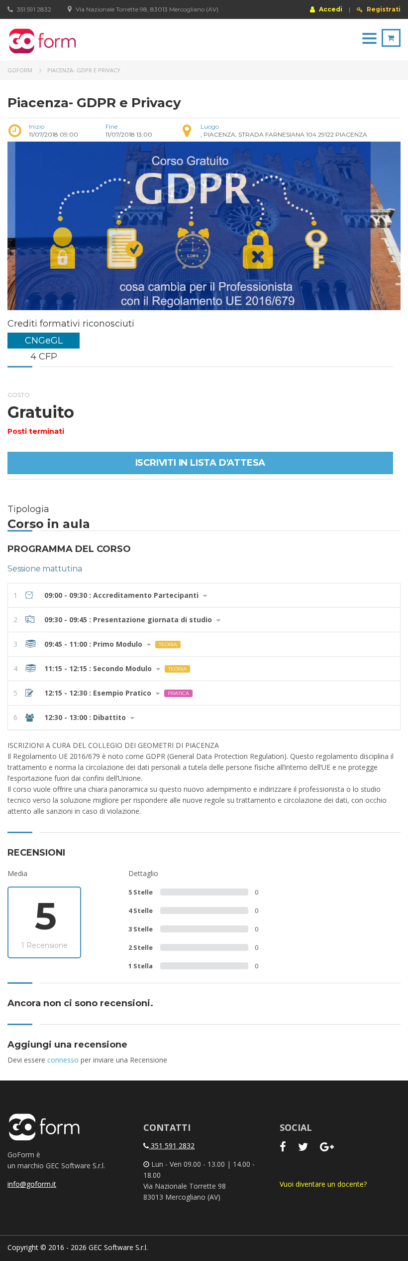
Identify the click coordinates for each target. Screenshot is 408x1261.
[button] (204, 595)
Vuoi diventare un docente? (323, 1184)
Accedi (329, 8)
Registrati (383, 9)
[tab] (204, 595)
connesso (63, 1060)
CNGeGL (44, 340)
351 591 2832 (172, 1145)
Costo (18, 394)
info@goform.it (31, 1184)
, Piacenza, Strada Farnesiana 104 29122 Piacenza (284, 134)
